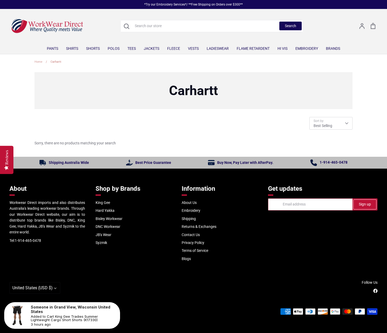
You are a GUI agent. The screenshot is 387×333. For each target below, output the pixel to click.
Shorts (93, 48)
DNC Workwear (108, 226)
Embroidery (306, 48)
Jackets (151, 48)
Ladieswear (218, 48)
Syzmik (101, 243)
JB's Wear (103, 235)
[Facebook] (375, 291)
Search (290, 26)
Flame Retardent (253, 48)
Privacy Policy (193, 243)
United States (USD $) (32, 287)
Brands (333, 48)
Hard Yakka (105, 210)
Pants (52, 48)
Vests (193, 48)
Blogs (186, 259)
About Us (189, 202)
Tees (131, 48)
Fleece (173, 48)
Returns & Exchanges (199, 226)
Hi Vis (282, 48)
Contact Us (191, 235)
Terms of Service (195, 250)
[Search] (126, 26)
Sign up (365, 204)
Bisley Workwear (109, 219)
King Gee (103, 202)
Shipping (189, 219)
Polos (114, 48)
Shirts (72, 48)
